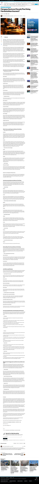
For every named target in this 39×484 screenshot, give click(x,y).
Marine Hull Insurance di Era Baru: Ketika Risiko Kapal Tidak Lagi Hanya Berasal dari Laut (34, 91)
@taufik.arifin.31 (19, 449)
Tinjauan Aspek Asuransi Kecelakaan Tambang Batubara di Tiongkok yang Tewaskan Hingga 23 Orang (24, 469)
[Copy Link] (7, 13)
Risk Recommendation (18, 2)
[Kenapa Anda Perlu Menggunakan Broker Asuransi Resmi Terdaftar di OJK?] (5, 463)
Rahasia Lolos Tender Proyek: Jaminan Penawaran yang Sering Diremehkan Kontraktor (33, 468)
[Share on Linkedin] (4, 13)
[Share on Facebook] (1, 38)
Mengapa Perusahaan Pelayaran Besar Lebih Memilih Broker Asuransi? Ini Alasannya (34, 86)
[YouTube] (33, 4)
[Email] (6, 13)
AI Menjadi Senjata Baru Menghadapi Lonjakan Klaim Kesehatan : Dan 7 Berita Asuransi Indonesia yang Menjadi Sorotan (34, 69)
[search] (38, 4)
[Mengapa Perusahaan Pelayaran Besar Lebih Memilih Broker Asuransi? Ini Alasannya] (28, 86)
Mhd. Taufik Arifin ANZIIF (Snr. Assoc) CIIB (8, 446)
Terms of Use (12, 0)
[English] (26, 4)
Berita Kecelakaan (25, 2)
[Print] (8, 13)
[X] (32, 4)
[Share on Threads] (5, 13)
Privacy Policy (8, 0)
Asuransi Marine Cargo (29, 2)
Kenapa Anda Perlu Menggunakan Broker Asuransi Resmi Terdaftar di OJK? (5, 468)
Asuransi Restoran (3, 7)
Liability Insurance (33, 2)
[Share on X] (2, 13)
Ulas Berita (22, 2)
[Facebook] (31, 4)
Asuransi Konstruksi (37, 2)
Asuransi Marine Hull (33, 88)
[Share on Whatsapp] (3, 13)
